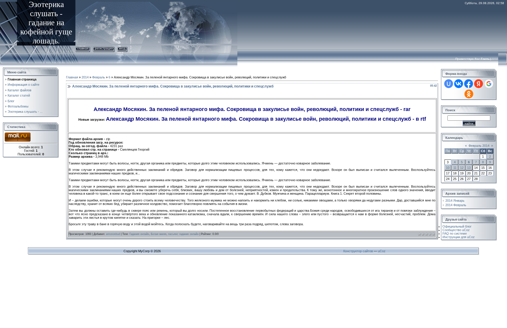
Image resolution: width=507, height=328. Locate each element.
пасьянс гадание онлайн (183, 234)
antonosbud (113, 234)
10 (447, 167)
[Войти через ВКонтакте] (458, 83)
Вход (122, 48)
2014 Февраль (455, 205)
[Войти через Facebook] (468, 83)
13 (469, 167)
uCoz (382, 251)
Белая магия (158, 234)
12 (462, 167)
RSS (495, 58)
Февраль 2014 (479, 145)
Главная (82, 48)
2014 (85, 77)
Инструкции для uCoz (458, 237)
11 (455, 167)
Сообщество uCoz (456, 230)
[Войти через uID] (448, 83)
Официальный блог (456, 226)
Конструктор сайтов (358, 251)
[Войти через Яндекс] (478, 83)
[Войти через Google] (489, 83)
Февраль (98, 77)
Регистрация (104, 48)
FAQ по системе (454, 233)
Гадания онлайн (139, 234)
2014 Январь (454, 200)
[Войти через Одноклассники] (468, 94)
